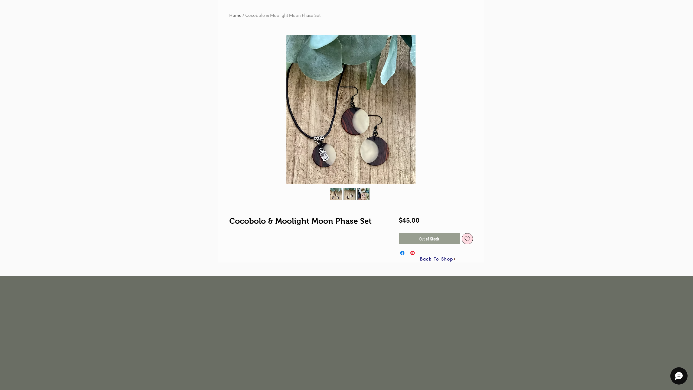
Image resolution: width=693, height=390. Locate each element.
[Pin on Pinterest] (412, 253)
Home (235, 15)
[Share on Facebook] (402, 253)
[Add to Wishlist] (467, 238)
